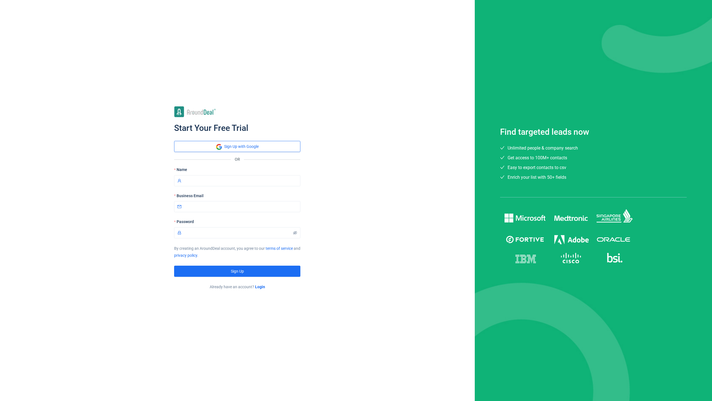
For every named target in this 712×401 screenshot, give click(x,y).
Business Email (190, 196)
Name (182, 169)
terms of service (279, 248)
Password (185, 221)
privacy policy (185, 255)
